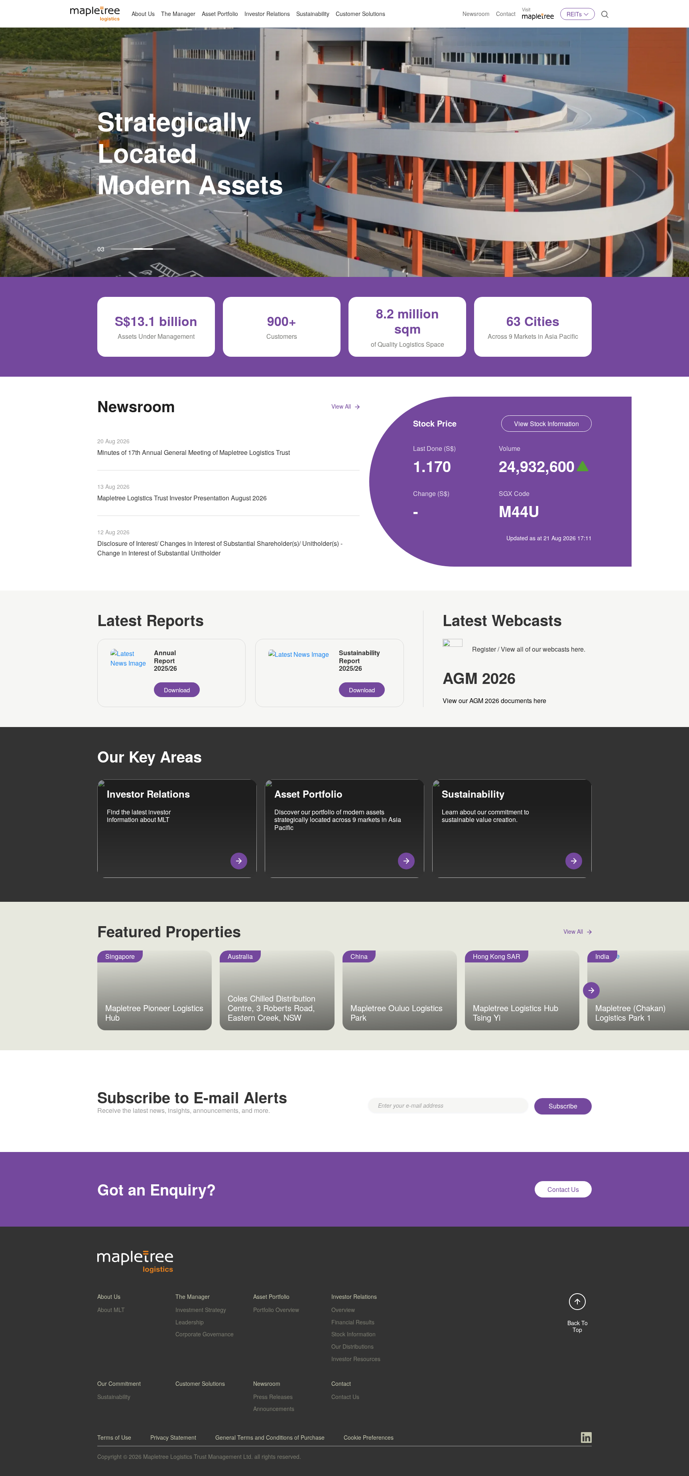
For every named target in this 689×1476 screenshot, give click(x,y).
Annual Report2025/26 (165, 660)
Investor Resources (355, 1359)
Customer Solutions (360, 14)
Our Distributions (352, 1346)
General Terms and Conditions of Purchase (270, 1437)
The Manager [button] (178, 14)
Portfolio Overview (276, 1310)
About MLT (111, 1310)
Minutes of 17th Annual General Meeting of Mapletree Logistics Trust (193, 452)
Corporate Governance (204, 1334)
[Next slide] (591, 990)
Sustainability (312, 14)
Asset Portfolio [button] (220, 14)
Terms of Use (114, 1437)
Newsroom (476, 14)
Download (177, 690)
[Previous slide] (97, 990)
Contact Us (345, 1397)
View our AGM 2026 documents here (494, 700)
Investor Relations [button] (267, 14)
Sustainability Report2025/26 (359, 660)
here (577, 649)
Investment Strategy (200, 1310)
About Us (143, 14)
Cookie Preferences (369, 1437)
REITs (574, 14)
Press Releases (273, 1397)
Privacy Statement (173, 1437)
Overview (343, 1310)
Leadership (189, 1322)
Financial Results (352, 1322)
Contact (506, 14)
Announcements (273, 1409)
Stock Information (353, 1334)
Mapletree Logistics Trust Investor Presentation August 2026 (182, 497)
